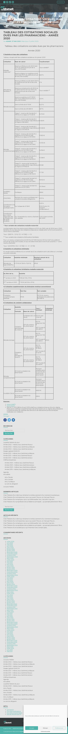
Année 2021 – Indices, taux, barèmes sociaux (17, 458)
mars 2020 (10, 636)
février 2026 (11, 549)
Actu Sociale (9, 479)
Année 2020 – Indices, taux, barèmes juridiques (20, 467)
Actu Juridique (10, 481)
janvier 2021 (11, 621)
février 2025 (11, 567)
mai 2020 (10, 633)
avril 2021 (10, 616)
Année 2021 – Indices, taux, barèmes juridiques (18, 453)
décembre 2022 (12, 585)
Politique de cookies (45, 731)
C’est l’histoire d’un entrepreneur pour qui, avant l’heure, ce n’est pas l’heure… (29, 497)
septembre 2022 (12, 590)
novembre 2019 (12, 642)
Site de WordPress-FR (14, 714)
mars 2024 (10, 582)
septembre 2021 (12, 608)
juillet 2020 (10, 630)
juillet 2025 (10, 560)
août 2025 (10, 558)
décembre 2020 (12, 622)
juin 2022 (10, 595)
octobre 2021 (11, 607)
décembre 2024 (12, 570)
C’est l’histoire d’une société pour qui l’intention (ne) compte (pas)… (25, 527)
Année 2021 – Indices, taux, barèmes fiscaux (17, 455)
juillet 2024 (10, 576)
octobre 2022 (11, 589)
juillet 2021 (10, 611)
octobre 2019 (11, 643)
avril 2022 (10, 598)
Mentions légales (18, 728)
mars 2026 (10, 547)
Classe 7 (23, 731)
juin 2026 (10, 543)
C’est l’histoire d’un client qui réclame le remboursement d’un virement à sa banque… (31, 495)
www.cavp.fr (11, 406)
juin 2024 (10, 578)
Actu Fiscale (9, 477)
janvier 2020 (11, 639)
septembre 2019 (12, 645)
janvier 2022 (11, 602)
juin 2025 (10, 561)
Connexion (61, 2)
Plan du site (7, 728)
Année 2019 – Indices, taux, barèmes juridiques (20, 469)
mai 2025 (10, 563)
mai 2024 (10, 579)
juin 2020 (10, 631)
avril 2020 (10, 634)
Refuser (45, 728)
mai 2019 (9, 651)
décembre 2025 (12, 552)
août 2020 (10, 628)
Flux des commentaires (14, 713)
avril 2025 (10, 564)
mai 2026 (10, 544)
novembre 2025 (12, 553)
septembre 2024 (12, 575)
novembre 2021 (12, 605)
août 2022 (10, 592)
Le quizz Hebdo (8, 486)
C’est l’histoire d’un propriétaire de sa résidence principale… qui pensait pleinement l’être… (33, 501)
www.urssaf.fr (11, 404)
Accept (31, 728)
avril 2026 (10, 546)
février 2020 (11, 637)
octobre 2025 (11, 555)
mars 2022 (10, 599)
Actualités (6, 474)
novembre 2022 (12, 587)
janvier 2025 (11, 569)
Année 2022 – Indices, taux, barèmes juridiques (18, 447)
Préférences (59, 728)
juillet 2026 (10, 541)
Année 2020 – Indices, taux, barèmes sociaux (19, 465)
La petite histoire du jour (11, 442)
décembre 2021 (12, 604)
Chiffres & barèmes (9, 460)
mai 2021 (9, 615)
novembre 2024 (12, 572)
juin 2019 (10, 650)
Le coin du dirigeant (11, 484)
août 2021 (10, 610)
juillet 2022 (10, 593)
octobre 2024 (11, 573)
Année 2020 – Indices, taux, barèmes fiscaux (19, 463)
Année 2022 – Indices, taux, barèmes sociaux (18, 449)
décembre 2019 (12, 640)
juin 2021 (10, 613)
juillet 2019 (10, 648)
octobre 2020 (11, 625)
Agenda (6, 472)
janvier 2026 (11, 550)
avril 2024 (10, 581)
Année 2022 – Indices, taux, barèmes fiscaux (18, 444)
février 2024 (11, 584)
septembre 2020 (12, 627)
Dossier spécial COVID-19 (11, 451)
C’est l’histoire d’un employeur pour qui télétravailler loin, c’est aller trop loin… (29, 499)
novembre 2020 (12, 624)
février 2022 (11, 601)
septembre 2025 (12, 557)
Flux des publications (14, 711)
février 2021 (10, 619)
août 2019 (10, 647)
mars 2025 (10, 566)
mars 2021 (10, 617)
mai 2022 (10, 596)
